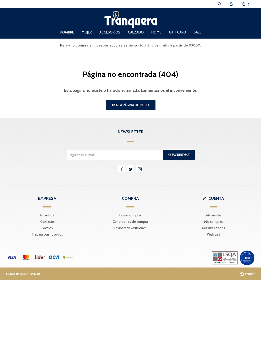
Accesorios (109, 32)
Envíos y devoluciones (130, 228)
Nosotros (47, 215)
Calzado (136, 32)
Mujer (87, 32)
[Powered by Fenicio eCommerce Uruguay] (247, 274)
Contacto (47, 221)
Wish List (213, 234)
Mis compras (213, 221)
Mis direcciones (213, 228)
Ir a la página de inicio (130, 105)
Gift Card (177, 32)
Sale (197, 32)
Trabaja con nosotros (47, 234)
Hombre (67, 32)
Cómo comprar (130, 215)
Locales (47, 228)
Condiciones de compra (130, 221)
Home (156, 32)
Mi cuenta (213, 215)
